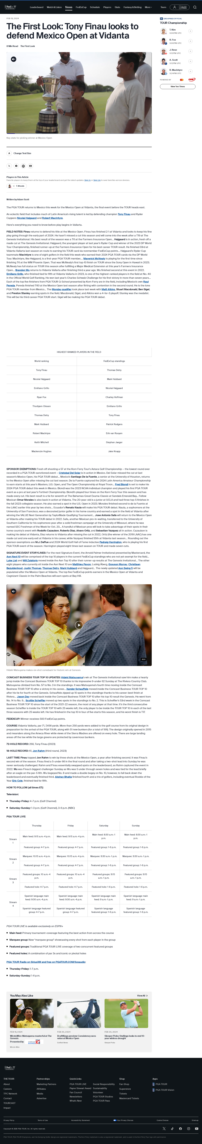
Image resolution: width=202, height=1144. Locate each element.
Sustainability (100, 1088)
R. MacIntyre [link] (175, 70)
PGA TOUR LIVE (78, 1084)
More (149, 8)
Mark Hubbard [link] (68, 568)
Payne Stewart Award (80, 1088)
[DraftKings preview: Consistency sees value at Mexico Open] (79, 1013)
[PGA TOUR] (11, 7)
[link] (27, 46)
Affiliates (41, 1088)
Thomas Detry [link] (50, 568)
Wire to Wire (15, 1047)
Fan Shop (124, 1084)
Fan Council (76, 1092)
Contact (8, 1098)
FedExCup (81, 7)
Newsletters (76, 1096)
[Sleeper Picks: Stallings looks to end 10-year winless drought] (126, 1013)
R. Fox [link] (172, 39)
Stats (117, 7)
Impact (7, 1107)
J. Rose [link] (173, 49)
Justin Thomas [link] (32, 568)
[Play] (79, 625)
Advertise (41, 1098)
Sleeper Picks (110, 1043)
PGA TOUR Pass (101, 1100)
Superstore (125, 1088)
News (68, 7)
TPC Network (10, 1093)
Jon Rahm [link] (39, 750)
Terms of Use (43, 1120)
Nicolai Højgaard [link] (27, 218)
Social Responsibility (104, 1084)
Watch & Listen (54, 7)
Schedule (95, 7)
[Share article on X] (9, 166)
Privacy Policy (9, 1120)
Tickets (123, 1093)
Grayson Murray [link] (117, 564)
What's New (76, 1100)
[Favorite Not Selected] (190, 31)
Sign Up (97, 180)
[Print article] (23, 166)
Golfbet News (62, 1043)
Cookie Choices (162, 1120)
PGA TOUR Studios (103, 1096)
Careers (8, 1088)
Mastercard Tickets (129, 1098)
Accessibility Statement (80, 1120)
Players (107, 7)
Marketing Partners (46, 1084)
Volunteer (98, 1092)
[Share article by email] (30, 166)
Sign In (87, 180)
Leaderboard (36, 7)
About (7, 1084)
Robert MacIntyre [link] (52, 218)
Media (40, 1093)
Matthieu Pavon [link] (81, 564)
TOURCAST (10, 1103)
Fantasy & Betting (132, 7)
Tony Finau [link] (124, 214)
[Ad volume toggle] (13, 59)
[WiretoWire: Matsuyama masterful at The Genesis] (32, 1013)
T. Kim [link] (172, 29)
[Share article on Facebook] (16, 166)
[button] (79, 625)
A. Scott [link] (173, 59)
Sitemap (195, 1120)
